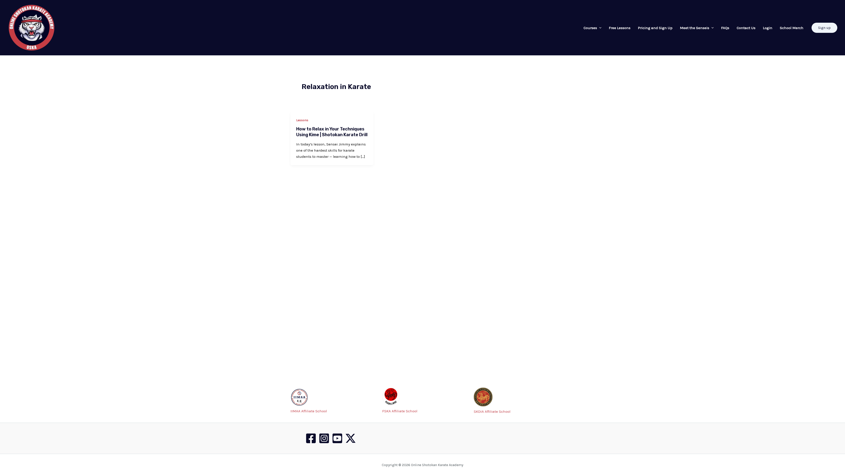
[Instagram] (324, 438)
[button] (824, 28)
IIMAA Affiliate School (308, 411)
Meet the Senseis (694, 28)
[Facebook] (310, 438)
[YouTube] (337, 438)
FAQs (725, 28)
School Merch (791, 28)
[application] (599, 28)
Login (767, 28)
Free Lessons (619, 28)
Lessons (302, 120)
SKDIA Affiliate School (492, 411)
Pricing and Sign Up (655, 28)
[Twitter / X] (350, 438)
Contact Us (746, 28)
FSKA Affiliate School (399, 411)
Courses (590, 28)
